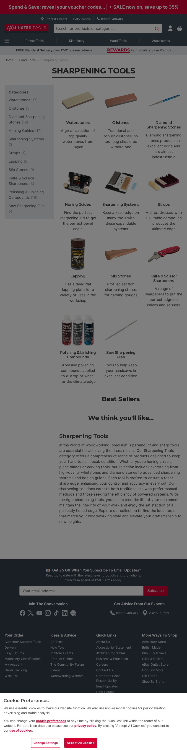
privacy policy (85, 725)
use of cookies (20, 730)
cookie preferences (51, 721)
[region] (93, 721)
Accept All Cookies (80, 743)
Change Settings (46, 743)
